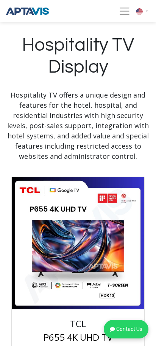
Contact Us (128, 329)
